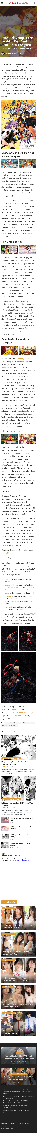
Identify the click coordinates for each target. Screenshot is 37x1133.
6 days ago (11, 766)
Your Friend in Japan (9, 907)
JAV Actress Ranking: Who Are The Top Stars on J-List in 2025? (17, 926)
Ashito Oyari (6, 367)
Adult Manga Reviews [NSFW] (12, 758)
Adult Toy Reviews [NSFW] (18, 1073)
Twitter (12, 1123)
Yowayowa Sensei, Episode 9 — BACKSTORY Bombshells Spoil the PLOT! (15, 1102)
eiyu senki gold (10, 723)
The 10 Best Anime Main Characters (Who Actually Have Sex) (18, 1032)
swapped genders (23, 358)
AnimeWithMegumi (11, 585)
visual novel (13, 725)
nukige (32, 723)
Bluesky (7, 593)
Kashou (4, 766)
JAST (7, 553)
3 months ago (15, 831)
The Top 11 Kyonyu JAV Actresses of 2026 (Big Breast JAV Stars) (18, 1005)
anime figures (16, 709)
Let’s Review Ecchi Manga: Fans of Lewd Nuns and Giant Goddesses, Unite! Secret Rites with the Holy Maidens (18, 1091)
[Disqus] (18, 876)
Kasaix (9, 53)
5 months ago (15, 847)
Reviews (4, 725)
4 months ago (15, 839)
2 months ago (15, 822)
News (18, 1053)
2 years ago (17, 53)
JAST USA (25, 723)
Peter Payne (14, 1082)
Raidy (20, 408)
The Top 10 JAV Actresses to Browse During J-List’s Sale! (16, 953)
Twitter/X (8, 579)
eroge (18, 723)
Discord (7, 607)
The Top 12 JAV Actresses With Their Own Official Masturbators (18, 1078)
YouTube (26, 1123)
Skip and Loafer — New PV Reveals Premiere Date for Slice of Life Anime (18, 1057)
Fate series (18, 715)
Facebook (8, 596)
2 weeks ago (11, 807)
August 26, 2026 (22, 1061)
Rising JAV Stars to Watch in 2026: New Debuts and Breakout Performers (17, 979)
